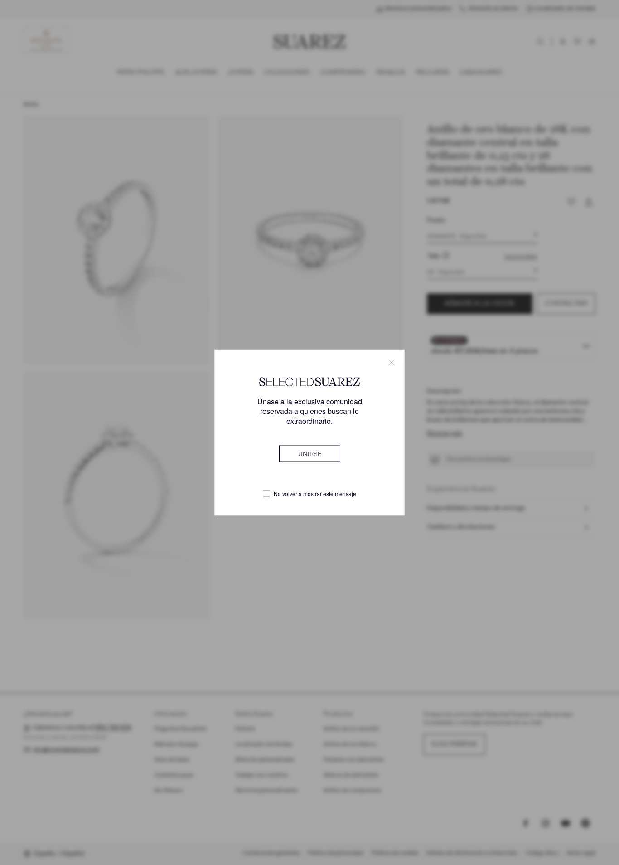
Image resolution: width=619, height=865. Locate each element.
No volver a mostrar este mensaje (315, 493)
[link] (309, 453)
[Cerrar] (391, 363)
